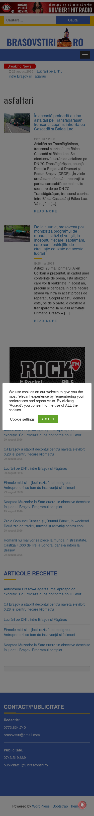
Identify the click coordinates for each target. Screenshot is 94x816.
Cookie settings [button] (22, 419)
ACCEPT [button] (48, 419)
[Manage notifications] (82, 805)
